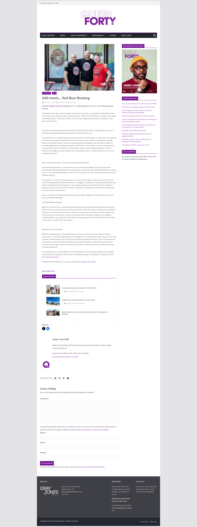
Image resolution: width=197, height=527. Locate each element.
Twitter (93, 262)
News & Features (48, 35)
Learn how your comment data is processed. (87, 467)
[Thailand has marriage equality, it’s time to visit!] (53, 289)
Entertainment (98, 35)
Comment (44, 399)
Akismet (66, 430)
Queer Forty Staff (62, 102)
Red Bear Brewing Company (51, 106)
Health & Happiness (78, 35)
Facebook (76, 262)
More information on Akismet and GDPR (92, 430)
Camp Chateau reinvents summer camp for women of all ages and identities (84, 301)
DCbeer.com (93, 130)
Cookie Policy (153, 522)
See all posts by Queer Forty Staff (65, 357)
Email (43, 443)
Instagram (83, 262)
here (145, 159)
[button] (55, 35)
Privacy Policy (144, 522)
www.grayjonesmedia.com (70, 492)
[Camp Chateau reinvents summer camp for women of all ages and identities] (53, 301)
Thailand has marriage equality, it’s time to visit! (78, 288)
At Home (112, 35)
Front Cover (126, 35)
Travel (62, 35)
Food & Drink (46, 93)
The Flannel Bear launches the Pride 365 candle (78, 314)
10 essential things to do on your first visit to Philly (139, 104)
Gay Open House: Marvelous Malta (134, 130)
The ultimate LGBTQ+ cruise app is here (135, 145)
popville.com (58, 133)
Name (43, 433)
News (54, 93)
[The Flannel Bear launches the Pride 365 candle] (53, 315)
